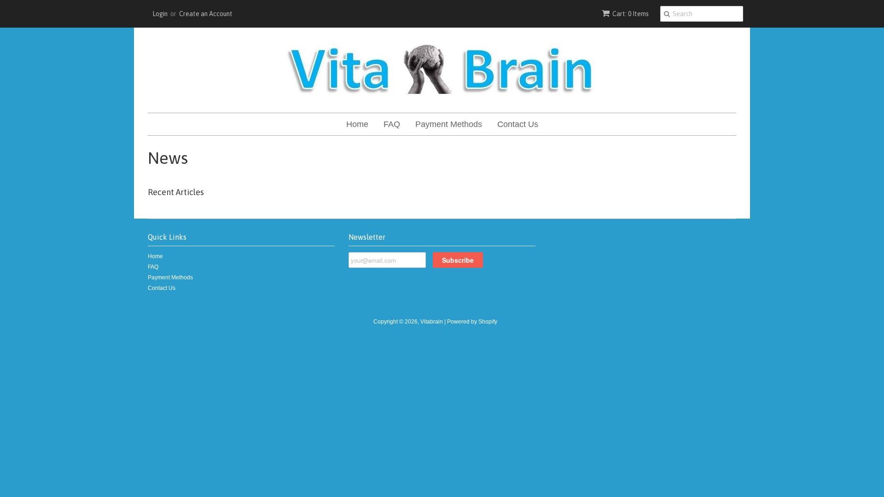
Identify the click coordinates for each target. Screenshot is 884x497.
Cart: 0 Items (630, 13)
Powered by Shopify (472, 321)
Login (160, 13)
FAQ (392, 124)
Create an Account (206, 13)
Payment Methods (448, 124)
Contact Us (517, 124)
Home (357, 124)
